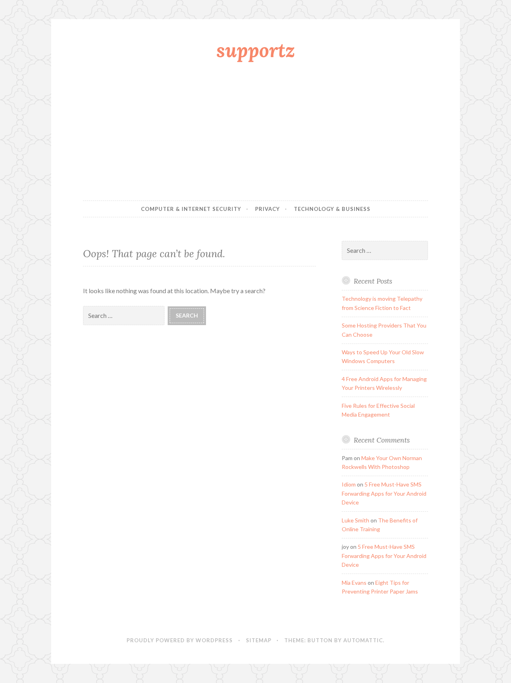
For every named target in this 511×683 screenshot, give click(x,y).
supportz (255, 50)
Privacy (267, 209)
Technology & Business (332, 209)
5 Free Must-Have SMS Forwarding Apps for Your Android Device (384, 493)
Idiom (349, 484)
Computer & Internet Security (191, 209)
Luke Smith (355, 520)
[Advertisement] (255, 133)
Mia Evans (354, 582)
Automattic (363, 640)
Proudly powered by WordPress (180, 640)
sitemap (258, 640)
